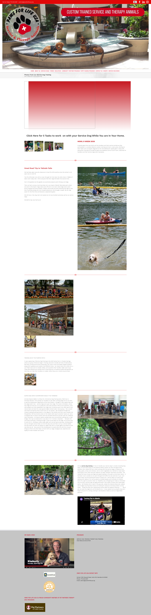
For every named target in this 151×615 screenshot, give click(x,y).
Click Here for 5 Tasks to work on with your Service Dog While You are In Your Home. (75, 135)
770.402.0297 (84, 579)
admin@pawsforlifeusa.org (26, 2)
